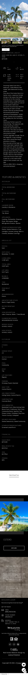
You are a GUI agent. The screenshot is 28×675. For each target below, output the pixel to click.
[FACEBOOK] (10, 644)
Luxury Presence (14, 655)
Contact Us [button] (14, 588)
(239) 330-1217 (9, 616)
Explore (14, 548)
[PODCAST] (18, 644)
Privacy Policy (21, 663)
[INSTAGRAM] (14, 644)
